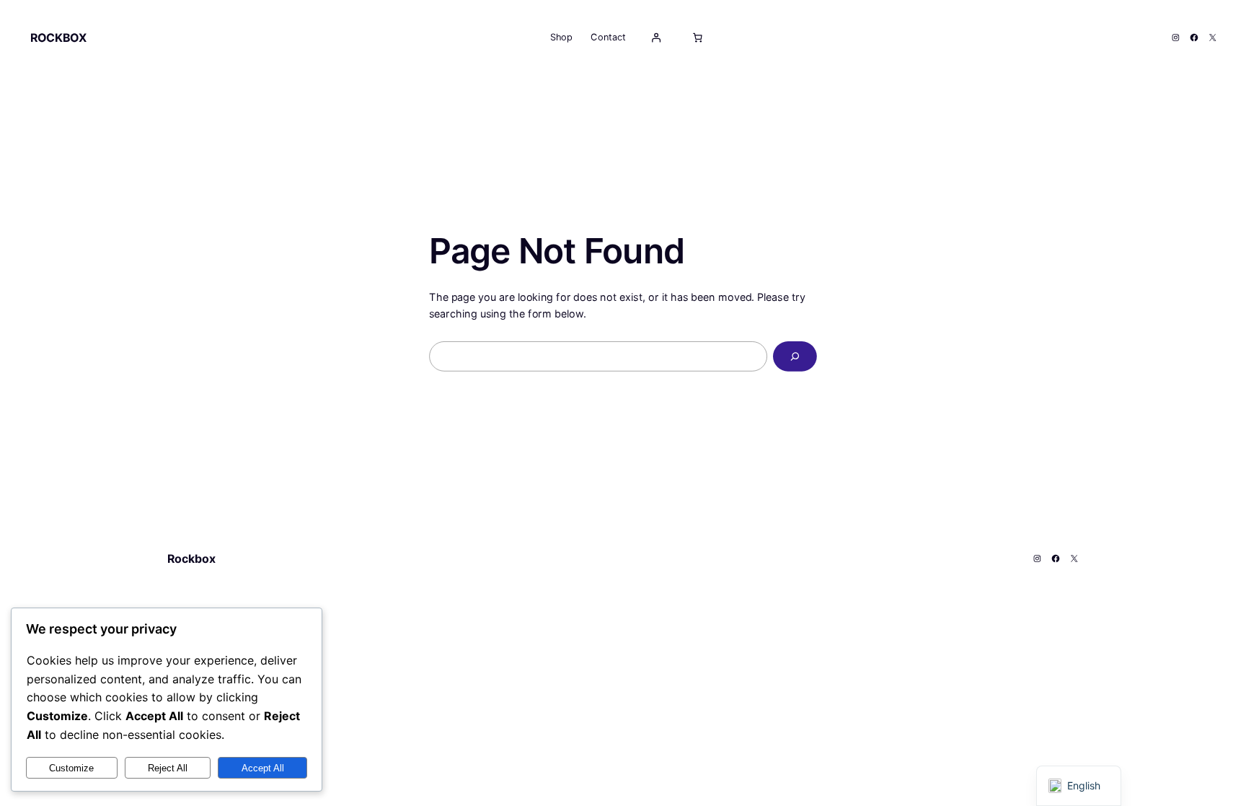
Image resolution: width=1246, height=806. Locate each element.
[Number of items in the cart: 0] (697, 37)
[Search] (795, 356)
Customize (71, 768)
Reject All (167, 768)
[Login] (655, 37)
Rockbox (58, 37)
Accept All (263, 768)
